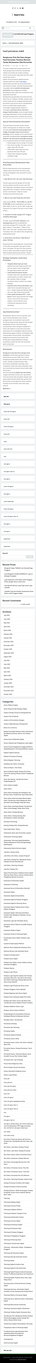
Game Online (8, 789)
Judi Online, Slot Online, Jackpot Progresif (17, 856)
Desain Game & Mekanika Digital (14, 739)
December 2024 (8, 687)
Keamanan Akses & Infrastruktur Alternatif (17, 888)
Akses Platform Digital (11, 705)
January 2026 (8, 638)
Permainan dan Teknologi (11, 1027)
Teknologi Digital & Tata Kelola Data (15, 1268)
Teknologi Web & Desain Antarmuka (15, 1304)
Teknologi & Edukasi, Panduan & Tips (15, 1213)
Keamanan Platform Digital (12, 930)
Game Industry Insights (11, 785)
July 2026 (7, 615)
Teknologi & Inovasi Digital (12, 1221)
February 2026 (8, 634)
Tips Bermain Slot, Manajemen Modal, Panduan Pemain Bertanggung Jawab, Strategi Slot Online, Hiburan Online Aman (18, 1318)
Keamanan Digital (9, 892)
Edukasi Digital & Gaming (11, 753)
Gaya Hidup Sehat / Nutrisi (12, 829)
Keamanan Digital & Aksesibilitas (14, 896)
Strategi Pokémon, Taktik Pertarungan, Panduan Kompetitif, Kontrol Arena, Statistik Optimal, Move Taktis (18, 1192)
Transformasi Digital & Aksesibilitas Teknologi (18, 1324)
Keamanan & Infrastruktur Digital (14, 881)
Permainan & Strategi (10, 1023)
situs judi (6, 1078)
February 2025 (8, 679)
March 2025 (7, 675)
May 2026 (7, 623)
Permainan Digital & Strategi (12, 1035)
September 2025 (9, 653)
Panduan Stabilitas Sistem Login (14, 1006)
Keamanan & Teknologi (11, 884)
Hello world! (26, 604)
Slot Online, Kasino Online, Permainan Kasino (17, 1154)
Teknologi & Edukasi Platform (13, 1209)
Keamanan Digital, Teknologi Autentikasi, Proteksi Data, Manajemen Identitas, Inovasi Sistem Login (17, 915)
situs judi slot (8, 1082)
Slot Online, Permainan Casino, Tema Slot (16, 1172)
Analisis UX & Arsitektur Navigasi (14, 720)
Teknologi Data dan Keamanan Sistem (15, 1257)
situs (5, 441)
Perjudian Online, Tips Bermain (13, 1020)
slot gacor (7, 464)
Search (5, 553)
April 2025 (7, 672)
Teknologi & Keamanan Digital (13, 1225)
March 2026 (7, 630)
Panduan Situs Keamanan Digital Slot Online (17, 997)
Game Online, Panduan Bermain (13, 812)
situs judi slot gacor (10, 1086)
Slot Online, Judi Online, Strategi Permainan (17, 1151)
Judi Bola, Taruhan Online (11, 852)
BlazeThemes (22, 1359)
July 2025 (7, 660)
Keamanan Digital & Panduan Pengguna (16, 899)
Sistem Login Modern (10, 1075)
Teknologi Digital (9, 1260)
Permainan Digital (9, 1031)
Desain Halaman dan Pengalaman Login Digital (18, 743)
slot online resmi (9, 1135)
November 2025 (8, 645)
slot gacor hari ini (9, 471)
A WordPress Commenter (12, 604)
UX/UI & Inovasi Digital (11, 1343)
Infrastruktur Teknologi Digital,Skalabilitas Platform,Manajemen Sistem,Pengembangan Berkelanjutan (17, 842)
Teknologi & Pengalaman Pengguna (14, 1236)
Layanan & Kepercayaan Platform (14, 943)
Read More (6, 388)
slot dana (23, 81)
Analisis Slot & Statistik (11, 716)
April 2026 (7, 626)
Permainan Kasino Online (11, 1038)
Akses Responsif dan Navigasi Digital (15, 709)
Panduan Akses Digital (11, 959)
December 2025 (8, 641)
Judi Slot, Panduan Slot (11, 869)
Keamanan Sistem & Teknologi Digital (15, 934)
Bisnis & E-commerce (10, 728)
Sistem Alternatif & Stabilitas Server (15, 1071)
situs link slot (8, 449)
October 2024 (8, 694)
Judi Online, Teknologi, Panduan (13, 865)
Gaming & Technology (10, 821)
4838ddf (7, 66)
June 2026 (7, 619)
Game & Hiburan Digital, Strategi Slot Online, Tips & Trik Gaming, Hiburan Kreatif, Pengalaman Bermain (19, 773)
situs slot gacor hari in (11, 1105)
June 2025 (7, 664)
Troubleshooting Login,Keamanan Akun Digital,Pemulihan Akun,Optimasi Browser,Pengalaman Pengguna (16, 1333)
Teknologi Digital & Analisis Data (14, 1264)
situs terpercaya (9, 501)
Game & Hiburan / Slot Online (13, 768)
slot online (7, 1132)
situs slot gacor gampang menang (14, 1101)
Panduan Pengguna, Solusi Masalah (15, 989)
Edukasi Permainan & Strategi (13, 756)
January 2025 (8, 683)
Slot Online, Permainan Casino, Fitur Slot (16, 1168)
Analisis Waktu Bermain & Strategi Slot (16, 724)
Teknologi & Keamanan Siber (12, 1228)
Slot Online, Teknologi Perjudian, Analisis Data (18, 1179)
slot (5, 456)
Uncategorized (8, 1339)
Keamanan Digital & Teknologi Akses (15, 903)
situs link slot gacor (10, 411)
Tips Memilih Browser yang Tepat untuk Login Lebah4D (17, 2)
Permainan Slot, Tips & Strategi (13, 1060)
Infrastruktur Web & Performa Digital (15, 848)
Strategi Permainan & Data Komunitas (15, 1187)
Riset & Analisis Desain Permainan (14, 1067)
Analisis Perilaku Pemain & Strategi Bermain (17, 713)
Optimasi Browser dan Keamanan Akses (16, 951)
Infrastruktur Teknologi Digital (13, 837)
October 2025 (8, 649)
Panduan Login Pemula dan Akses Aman (16, 986)
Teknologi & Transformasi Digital (14, 1243)
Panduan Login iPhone (10, 972)
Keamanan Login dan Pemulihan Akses (16, 921)
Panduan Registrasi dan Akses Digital (15, 993)
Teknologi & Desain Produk (12, 1206)
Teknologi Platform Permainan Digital (15, 1295)
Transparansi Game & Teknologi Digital (16, 1327)
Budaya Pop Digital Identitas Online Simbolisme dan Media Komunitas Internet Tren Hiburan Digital (18, 733)
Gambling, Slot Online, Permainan (14, 764)
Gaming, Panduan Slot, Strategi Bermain (16, 825)
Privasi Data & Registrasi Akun (13, 1063)
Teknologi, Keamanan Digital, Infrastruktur (17, 1308)
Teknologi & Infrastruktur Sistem (14, 1217)
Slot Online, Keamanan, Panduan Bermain (16, 1158)
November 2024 (8, 690)
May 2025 (7, 668)
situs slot (7, 419)
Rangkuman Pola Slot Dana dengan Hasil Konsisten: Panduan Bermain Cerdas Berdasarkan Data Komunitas (17, 59)
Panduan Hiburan (9, 968)
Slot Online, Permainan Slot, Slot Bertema (16, 1175)
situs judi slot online (10, 1090)
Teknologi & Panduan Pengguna (13, 1232)
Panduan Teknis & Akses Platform (14, 1010)
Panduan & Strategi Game (11, 955)
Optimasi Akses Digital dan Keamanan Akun (17, 947)
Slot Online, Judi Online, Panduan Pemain (16, 1147)
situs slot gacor (8, 426)
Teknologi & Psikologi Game (12, 1240)
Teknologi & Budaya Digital (12, 1202)
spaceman (7, 539)
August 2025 (7, 657)
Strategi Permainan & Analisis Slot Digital (16, 1183)
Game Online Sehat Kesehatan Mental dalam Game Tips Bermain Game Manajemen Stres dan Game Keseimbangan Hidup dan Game (17, 800)
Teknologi (7, 1198)
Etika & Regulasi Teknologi (12, 760)
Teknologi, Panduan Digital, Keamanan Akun (17, 1312)
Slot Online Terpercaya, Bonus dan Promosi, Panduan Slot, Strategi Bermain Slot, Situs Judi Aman (18, 1141)
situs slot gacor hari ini (11, 516)
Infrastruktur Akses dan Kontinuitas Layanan (17, 833)
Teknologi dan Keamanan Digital (14, 1253)
